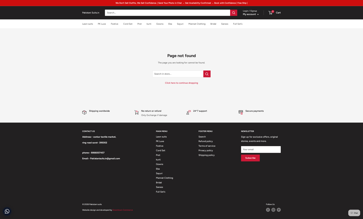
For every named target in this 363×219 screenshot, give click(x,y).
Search (202, 136)
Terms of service (207, 146)
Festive (114, 24)
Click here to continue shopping (181, 83)
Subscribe (250, 158)
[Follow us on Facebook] (268, 210)
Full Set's (237, 24)
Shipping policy (207, 155)
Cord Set (127, 24)
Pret (139, 24)
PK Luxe (102, 24)
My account (250, 14)
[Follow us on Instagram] (273, 210)
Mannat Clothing (196, 24)
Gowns (159, 24)
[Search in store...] (207, 73)
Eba (170, 24)
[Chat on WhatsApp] (7, 211)
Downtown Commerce (123, 210)
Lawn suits (87, 24)
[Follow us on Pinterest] (279, 210)
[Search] (233, 13)
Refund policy (206, 141)
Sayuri (180, 24)
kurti (149, 24)
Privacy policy (206, 150)
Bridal (213, 24)
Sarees (224, 24)
